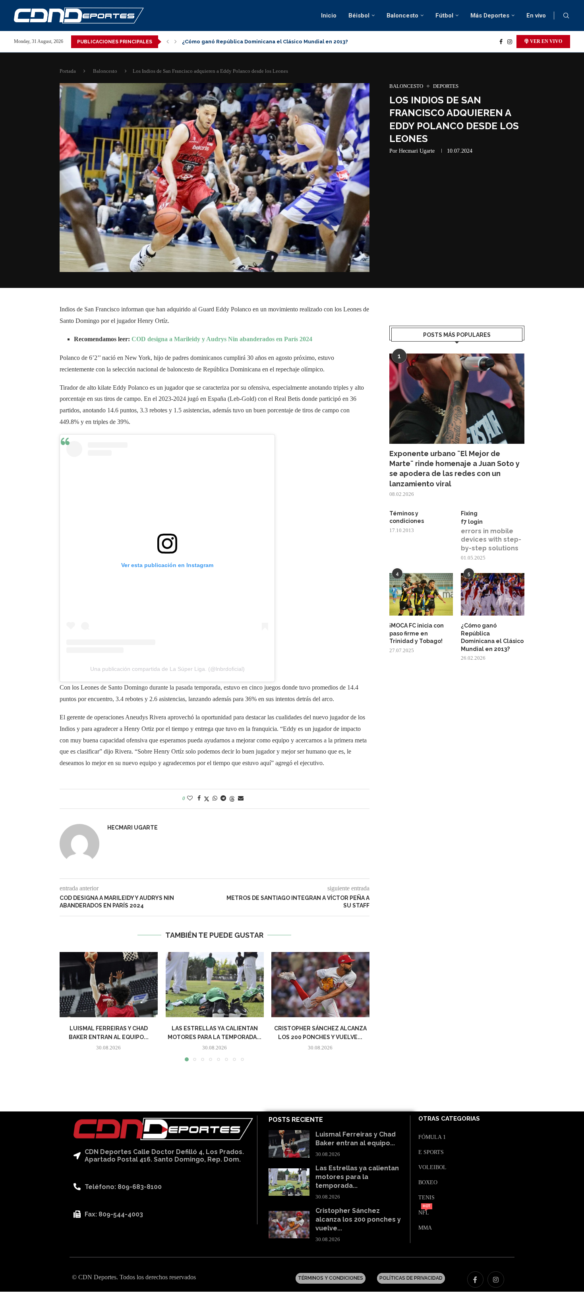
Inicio (328, 15)
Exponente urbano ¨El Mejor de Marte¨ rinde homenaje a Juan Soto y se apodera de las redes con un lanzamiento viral (454, 468)
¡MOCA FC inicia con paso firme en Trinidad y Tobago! (416, 633)
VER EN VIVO (545, 41)
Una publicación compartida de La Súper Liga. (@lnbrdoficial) (167, 669)
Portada (68, 71)
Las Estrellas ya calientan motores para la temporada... (357, 1177)
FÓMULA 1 (432, 1137)
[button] (167, 41)
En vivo (536, 15)
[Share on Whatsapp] (215, 798)
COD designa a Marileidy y (168, 339)
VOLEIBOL (432, 1167)
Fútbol (444, 15)
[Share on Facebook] (199, 798)
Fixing (469, 513)
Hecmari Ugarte (417, 151)
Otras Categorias (449, 1119)
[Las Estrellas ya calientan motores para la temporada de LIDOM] (215, 984)
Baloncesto (402, 15)
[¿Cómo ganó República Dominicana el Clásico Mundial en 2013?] (492, 594)
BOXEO (427, 1182)
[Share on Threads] (232, 798)
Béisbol (358, 15)
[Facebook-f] (475, 1279)
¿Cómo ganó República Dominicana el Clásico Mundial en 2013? (492, 637)
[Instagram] (509, 42)
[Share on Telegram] (223, 798)
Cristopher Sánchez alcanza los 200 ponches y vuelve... (358, 1219)
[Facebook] (501, 42)
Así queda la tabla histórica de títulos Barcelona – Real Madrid (264, 42)
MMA (425, 1228)
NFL (423, 1213)
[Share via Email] (241, 798)
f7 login (472, 522)
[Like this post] (190, 798)
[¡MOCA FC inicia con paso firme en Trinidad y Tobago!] (421, 594)
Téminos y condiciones (406, 517)
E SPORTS (431, 1152)
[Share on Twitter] (206, 798)
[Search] (566, 16)
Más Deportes (489, 15)
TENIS (426, 1198)
